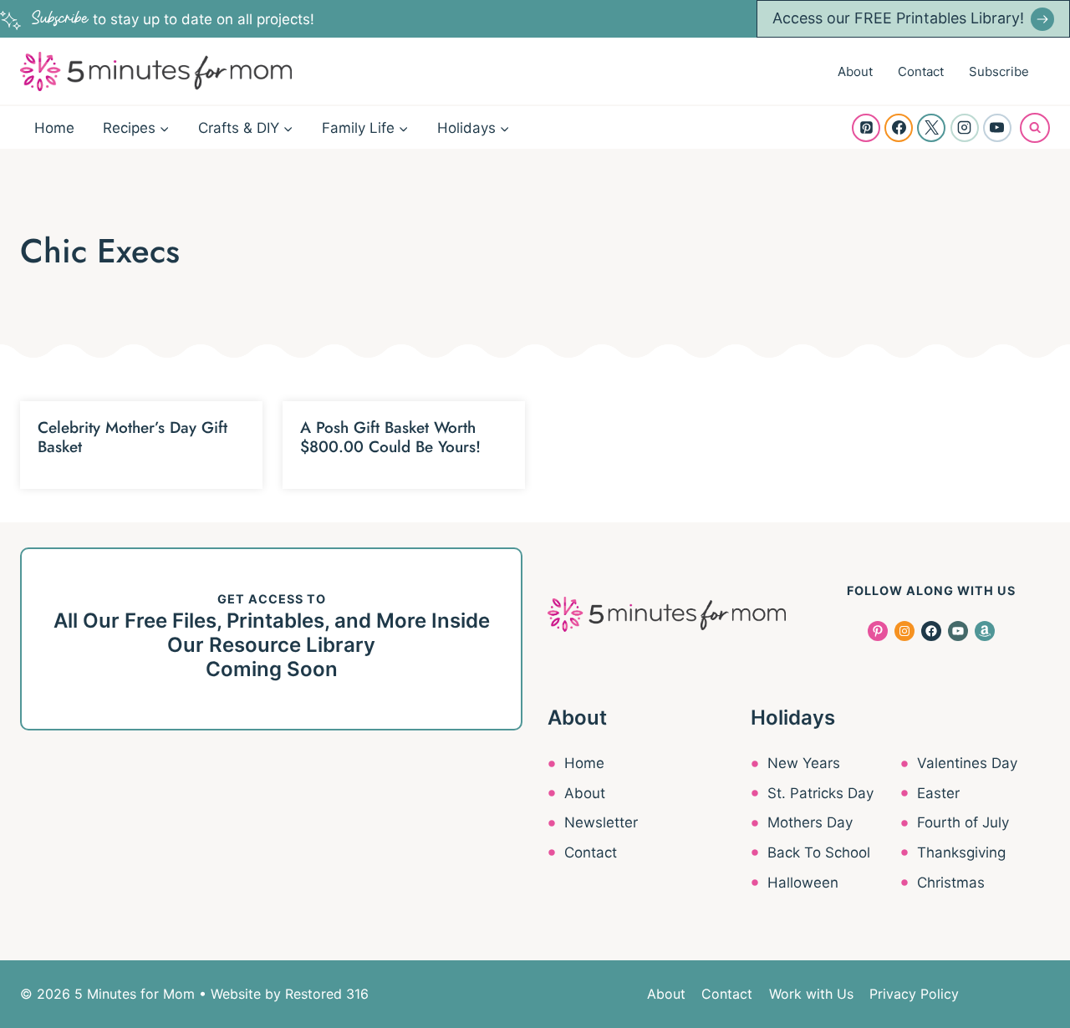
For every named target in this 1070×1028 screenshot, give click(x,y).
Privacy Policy (914, 993)
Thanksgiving (961, 852)
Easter (938, 793)
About (855, 71)
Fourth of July (963, 822)
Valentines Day (967, 763)
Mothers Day (810, 822)
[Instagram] (964, 128)
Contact (921, 71)
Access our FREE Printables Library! (898, 18)
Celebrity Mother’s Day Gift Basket (132, 437)
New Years (803, 763)
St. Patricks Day (820, 793)
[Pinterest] (866, 128)
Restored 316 (327, 993)
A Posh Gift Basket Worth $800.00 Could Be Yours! (390, 437)
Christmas (951, 882)
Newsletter (601, 822)
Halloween (802, 882)
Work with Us (811, 993)
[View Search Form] (1035, 128)
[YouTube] (997, 128)
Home (54, 128)
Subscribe (999, 71)
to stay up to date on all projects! (173, 19)
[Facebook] (898, 128)
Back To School (818, 852)
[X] (931, 128)
